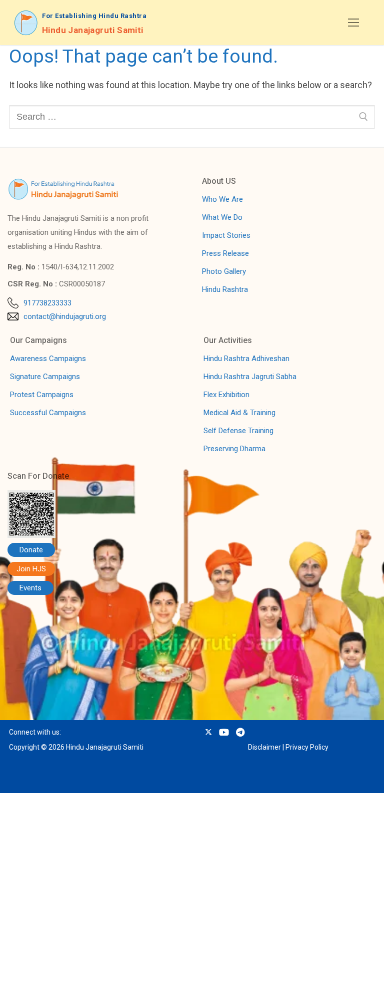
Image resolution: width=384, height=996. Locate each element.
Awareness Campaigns (48, 358)
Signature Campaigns (45, 376)
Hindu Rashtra (225, 289)
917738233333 (48, 302)
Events (31, 587)
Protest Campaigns (42, 394)
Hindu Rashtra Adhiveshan (247, 358)
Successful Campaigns (48, 412)
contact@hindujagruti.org (65, 316)
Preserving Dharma (235, 448)
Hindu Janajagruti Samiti (93, 30)
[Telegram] (240, 732)
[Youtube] (223, 732)
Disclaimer (264, 747)
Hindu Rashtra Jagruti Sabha (250, 376)
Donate (31, 549)
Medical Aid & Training (240, 412)
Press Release (225, 253)
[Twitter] (208, 732)
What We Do (222, 217)
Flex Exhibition (227, 394)
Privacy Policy (307, 747)
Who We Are (222, 199)
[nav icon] (353, 23)
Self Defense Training (239, 430)
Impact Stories (226, 235)
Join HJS (31, 568)
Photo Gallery (224, 271)
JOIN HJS (78, 977)
